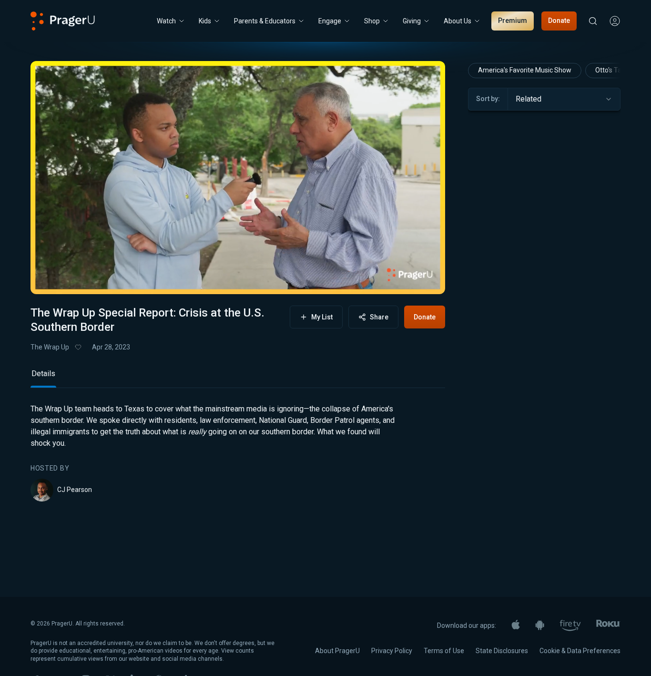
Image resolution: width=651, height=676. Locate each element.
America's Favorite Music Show (524, 70)
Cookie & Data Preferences (579, 651)
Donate (559, 20)
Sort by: (488, 98)
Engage (329, 21)
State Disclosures (502, 651)
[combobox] (564, 99)
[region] (238, 177)
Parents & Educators (264, 21)
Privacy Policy (391, 651)
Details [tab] (43, 373)
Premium (512, 20)
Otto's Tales (612, 70)
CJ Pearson (74, 489)
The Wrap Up (50, 347)
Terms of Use (444, 651)
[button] (49, 279)
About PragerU (337, 651)
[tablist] (238, 378)
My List (322, 317)
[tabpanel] (238, 452)
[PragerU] (63, 21)
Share (379, 317)
